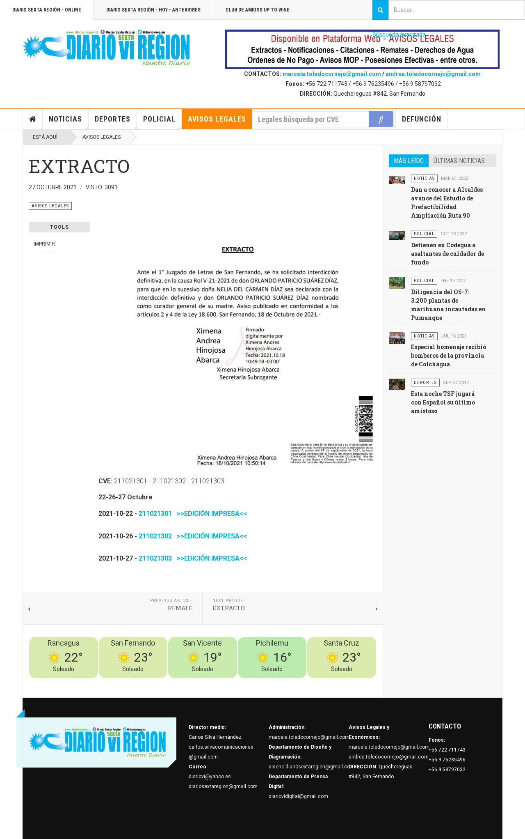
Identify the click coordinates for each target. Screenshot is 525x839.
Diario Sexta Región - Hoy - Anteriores (153, 10)
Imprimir (44, 244)
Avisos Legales (217, 119)
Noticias (65, 119)
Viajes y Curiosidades (315, 683)
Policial (159, 119)
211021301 (155, 513)
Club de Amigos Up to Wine (258, 10)
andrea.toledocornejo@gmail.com (433, 74)
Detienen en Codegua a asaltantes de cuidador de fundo (447, 253)
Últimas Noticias (459, 161)
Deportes (112, 119)
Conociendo (232, 683)
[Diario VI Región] (107, 48)
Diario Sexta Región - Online (46, 10)
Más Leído (409, 161)
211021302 (155, 536)
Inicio (33, 119)
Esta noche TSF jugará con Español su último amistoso (443, 402)
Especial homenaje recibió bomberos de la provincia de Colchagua (448, 355)
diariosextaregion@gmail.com (223, 786)
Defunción (421, 119)
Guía (349, 683)
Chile (255, 683)
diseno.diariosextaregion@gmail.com (311, 767)
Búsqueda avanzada (399, 34)
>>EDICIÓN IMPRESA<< (210, 513)
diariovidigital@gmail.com (298, 796)
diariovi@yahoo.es (210, 776)
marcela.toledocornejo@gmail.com (332, 74)
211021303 (155, 558)
